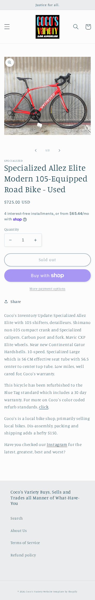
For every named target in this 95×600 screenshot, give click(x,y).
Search (17, 518)
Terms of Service (25, 542)
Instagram (57, 444)
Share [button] (16, 301)
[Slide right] (59, 150)
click (43, 406)
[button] (7, 27)
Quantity (11, 229)
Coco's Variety (34, 591)
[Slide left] (35, 150)
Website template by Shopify (60, 591)
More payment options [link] (47, 289)
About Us (19, 530)
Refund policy (23, 555)
